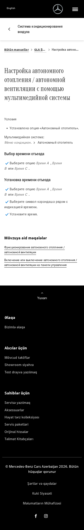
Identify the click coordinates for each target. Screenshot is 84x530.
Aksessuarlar (14, 410)
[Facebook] (36, 516)
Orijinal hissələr (16, 431)
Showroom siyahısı (19, 364)
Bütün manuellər (16, 50)
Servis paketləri (16, 424)
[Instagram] (46, 516)
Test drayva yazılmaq (20, 372)
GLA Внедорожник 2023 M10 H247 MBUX (40, 50)
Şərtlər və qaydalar (42, 483)
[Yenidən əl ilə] (11, 29)
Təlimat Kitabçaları (18, 439)
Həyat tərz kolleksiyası (21, 417)
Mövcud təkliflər (17, 357)
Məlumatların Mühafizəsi (42, 503)
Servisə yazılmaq (17, 402)
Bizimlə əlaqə (14, 327)
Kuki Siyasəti (42, 493)
